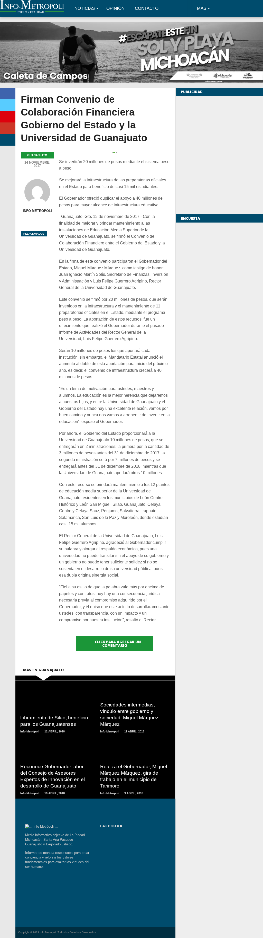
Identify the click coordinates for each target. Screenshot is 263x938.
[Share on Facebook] (7, 93)
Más (201, 8)
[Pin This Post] (7, 116)
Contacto (146, 8)
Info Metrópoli (37, 211)
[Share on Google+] (7, 128)
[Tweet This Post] (7, 105)
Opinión (115, 8)
